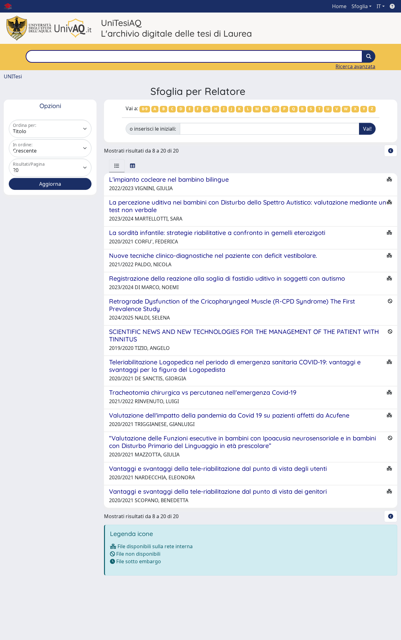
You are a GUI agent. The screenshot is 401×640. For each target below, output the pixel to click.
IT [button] (379, 6)
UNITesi (13, 76)
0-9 (145, 109)
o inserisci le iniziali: (153, 128)
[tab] (117, 165)
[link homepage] (10, 6)
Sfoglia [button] (360, 6)
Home (339, 6)
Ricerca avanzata (355, 66)
